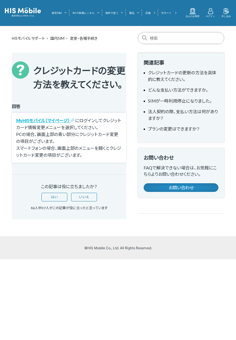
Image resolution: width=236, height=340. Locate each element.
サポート (166, 12)
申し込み (226, 16)
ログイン (210, 16)
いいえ (84, 197)
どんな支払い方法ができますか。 (178, 89)
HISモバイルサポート (28, 38)
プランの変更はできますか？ (174, 128)
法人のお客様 (192, 16)
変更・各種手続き (84, 38)
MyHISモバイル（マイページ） (43, 120)
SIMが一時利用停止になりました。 (180, 100)
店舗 (148, 12)
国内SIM (57, 38)
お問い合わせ (181, 187)
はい (54, 197)
